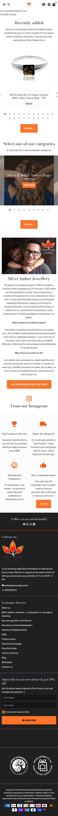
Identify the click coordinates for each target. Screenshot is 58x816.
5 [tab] (24, 114)
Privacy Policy (8, 639)
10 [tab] (48, 114)
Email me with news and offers (17, 712)
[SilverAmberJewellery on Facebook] (24, 524)
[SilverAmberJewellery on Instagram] (29, 399)
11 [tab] (52, 114)
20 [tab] (48, 118)
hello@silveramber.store (15, 585)
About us (6, 607)
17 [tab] (33, 118)
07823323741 (9, 590)
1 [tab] (5, 114)
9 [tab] (43, 114)
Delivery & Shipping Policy (14, 629)
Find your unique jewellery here (29, 384)
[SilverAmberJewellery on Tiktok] (31, 524)
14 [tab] (19, 118)
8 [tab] (38, 114)
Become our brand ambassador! (17, 625)
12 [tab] (10, 118)
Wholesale (7, 662)
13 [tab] (14, 118)
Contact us (7, 666)
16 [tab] (29, 118)
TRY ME (43, 504)
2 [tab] (10, 114)
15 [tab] (24, 118)
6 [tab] (29, 114)
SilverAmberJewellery (28, 790)
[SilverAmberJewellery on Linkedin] (34, 524)
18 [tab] (38, 118)
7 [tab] (33, 114)
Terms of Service (10, 653)
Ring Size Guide (9, 648)
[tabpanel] (29, 77)
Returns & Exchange (11, 643)
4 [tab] (19, 114)
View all (29, 128)
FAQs (4, 634)
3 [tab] (14, 114)
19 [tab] (43, 118)
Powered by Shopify (40, 798)
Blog (4, 657)
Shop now (29, 185)
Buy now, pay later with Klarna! (17, 620)
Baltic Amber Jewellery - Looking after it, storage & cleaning (27, 614)
